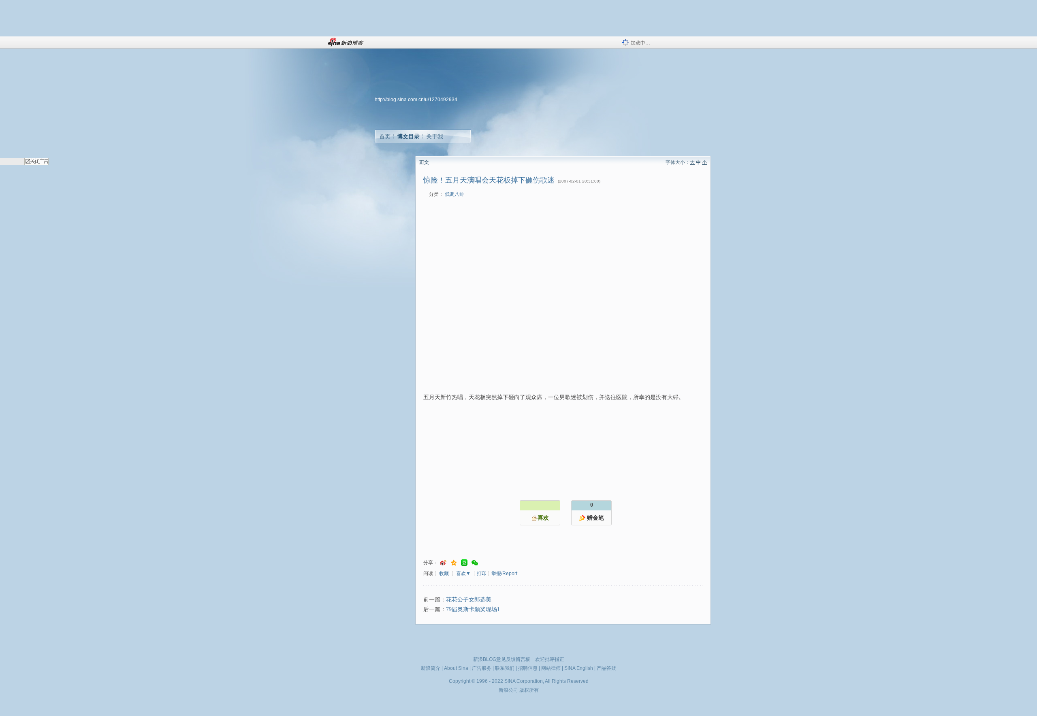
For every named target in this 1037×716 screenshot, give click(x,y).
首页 (384, 136)
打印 (481, 573)
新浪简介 (430, 668)
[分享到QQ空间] (453, 562)
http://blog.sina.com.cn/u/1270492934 (416, 99)
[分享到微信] (475, 562)
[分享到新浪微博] (443, 562)
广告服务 (481, 668)
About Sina (456, 668)
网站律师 (551, 668)
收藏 (444, 573)
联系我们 (504, 668)
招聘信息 (528, 668)
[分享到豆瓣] (464, 562)
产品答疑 (606, 668)
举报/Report (504, 573)
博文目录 (408, 136)
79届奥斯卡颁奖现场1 (473, 609)
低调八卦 (454, 194)
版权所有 (529, 690)
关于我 (434, 136)
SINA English (578, 668)
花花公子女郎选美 (468, 600)
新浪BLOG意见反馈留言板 (501, 659)
